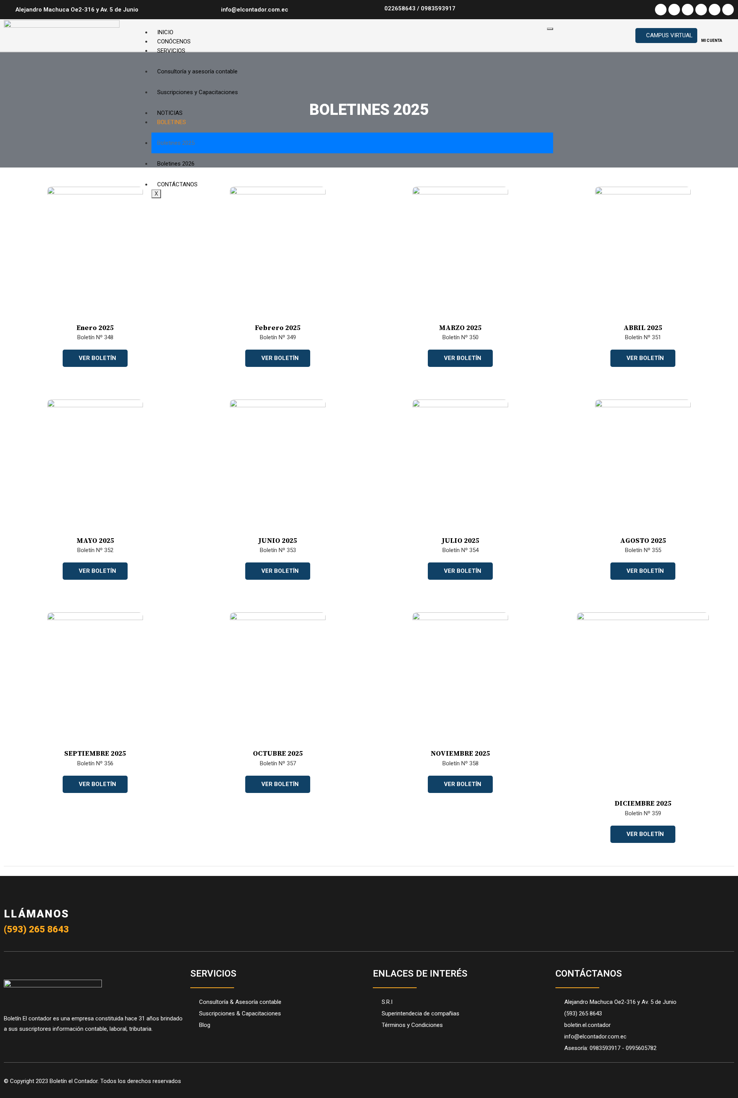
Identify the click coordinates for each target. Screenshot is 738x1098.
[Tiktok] (714, 9)
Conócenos (174, 41)
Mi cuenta (711, 40)
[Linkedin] (728, 9)
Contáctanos (177, 184)
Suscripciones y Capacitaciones (197, 92)
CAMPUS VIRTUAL (669, 35)
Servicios (171, 50)
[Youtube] (701, 9)
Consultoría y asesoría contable (197, 71)
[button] (568, 35)
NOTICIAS (170, 112)
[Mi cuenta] (712, 31)
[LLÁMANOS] (16, 892)
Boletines (171, 122)
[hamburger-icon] (550, 29)
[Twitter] (674, 9)
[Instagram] (687, 9)
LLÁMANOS (36, 913)
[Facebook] (661, 9)
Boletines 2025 (175, 142)
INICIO (165, 32)
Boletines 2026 (175, 163)
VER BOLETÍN (97, 358)
